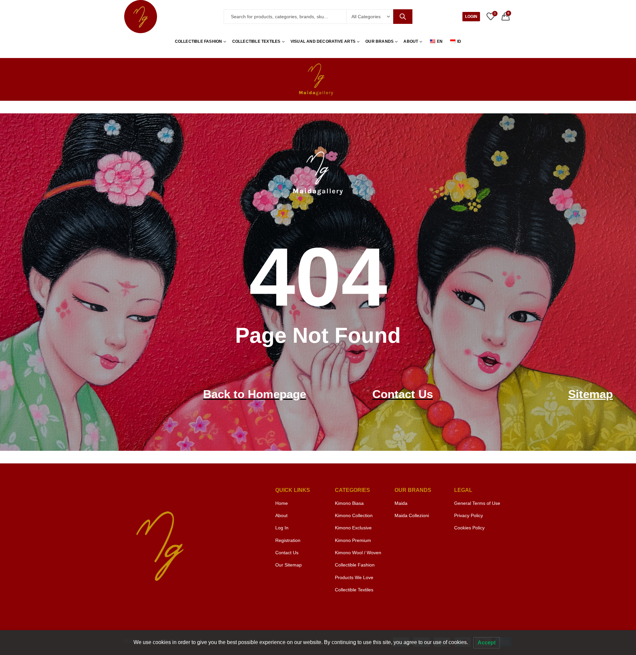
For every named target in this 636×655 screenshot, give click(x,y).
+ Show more (349, 602)
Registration (287, 540)
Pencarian (402, 16)
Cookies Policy (469, 527)
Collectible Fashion (355, 564)
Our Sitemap (288, 564)
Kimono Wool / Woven (358, 552)
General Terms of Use (477, 503)
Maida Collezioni (412, 515)
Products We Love (354, 577)
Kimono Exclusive (353, 527)
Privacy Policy (468, 515)
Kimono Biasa (349, 503)
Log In (282, 527)
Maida (401, 503)
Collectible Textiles (354, 589)
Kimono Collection (354, 515)
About (281, 515)
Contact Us (402, 393)
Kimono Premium (353, 540)
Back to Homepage (254, 393)
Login (471, 16)
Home (281, 503)
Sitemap (590, 393)
